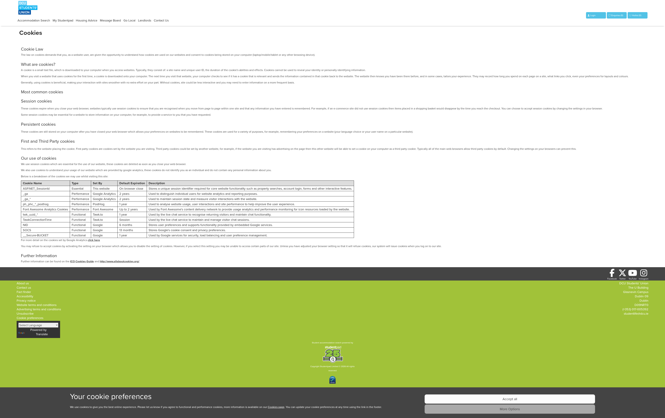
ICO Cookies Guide (82, 261)
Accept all (510, 399)
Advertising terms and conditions (39, 309)
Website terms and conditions (36, 305)
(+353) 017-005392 (635, 309)
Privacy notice (26, 300)
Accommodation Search (33, 20)
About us (23, 283)
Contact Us (161, 20)
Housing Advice (86, 20)
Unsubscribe (25, 313)
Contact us (24, 287)
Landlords (144, 20)
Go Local (129, 20)
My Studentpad (63, 20)
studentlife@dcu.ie (636, 313)
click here (94, 240)
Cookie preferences (30, 318)
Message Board (110, 20)
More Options (510, 409)
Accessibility (25, 296)
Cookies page (276, 407)
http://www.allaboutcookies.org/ (119, 261)
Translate (42, 334)
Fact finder (24, 292)
